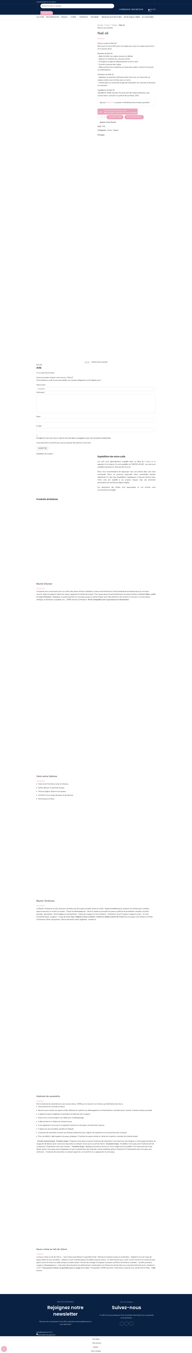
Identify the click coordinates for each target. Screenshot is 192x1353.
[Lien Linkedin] (113, 135)
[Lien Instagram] (149, 2)
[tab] (87, 362)
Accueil (101, 25)
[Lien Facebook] (147, 2)
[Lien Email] (111, 135)
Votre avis (40, 392)
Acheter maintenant (134, 117)
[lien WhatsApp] (152, 2)
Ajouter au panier (115, 117)
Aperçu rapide (38, 613)
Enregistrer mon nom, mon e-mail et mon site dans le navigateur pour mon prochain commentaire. (73, 438)
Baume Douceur (44, 583)
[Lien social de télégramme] (118, 135)
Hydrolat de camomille (48, 1096)
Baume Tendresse (45, 900)
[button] (38, 608)
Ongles (115, 25)
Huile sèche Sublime (46, 776)
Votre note (41, 385)
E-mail (39, 426)
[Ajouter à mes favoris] (38, 603)
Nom (38, 416)
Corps (107, 25)
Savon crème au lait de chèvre (51, 1249)
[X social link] (109, 135)
